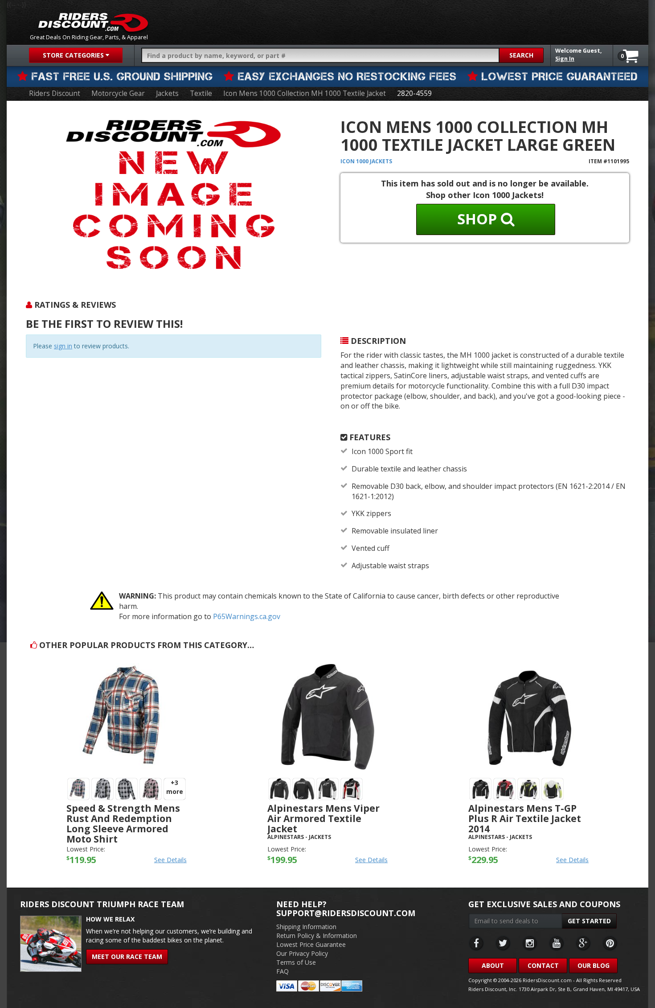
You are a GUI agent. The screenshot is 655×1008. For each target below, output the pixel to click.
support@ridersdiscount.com (345, 913)
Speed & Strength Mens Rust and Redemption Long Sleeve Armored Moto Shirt (123, 823)
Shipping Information (306, 926)
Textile (201, 93)
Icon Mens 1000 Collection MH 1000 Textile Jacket (304, 93)
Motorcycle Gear (118, 93)
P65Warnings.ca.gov (246, 616)
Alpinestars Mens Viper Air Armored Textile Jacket (323, 818)
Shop (479, 219)
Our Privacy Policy (302, 953)
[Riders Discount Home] (93, 22)
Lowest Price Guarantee (311, 944)
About (493, 965)
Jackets (167, 93)
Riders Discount (54, 93)
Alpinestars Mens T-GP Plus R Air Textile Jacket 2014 (524, 818)
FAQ (282, 971)
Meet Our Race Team (127, 956)
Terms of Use (296, 962)
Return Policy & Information (316, 935)
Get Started (589, 921)
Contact (543, 965)
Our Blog (593, 965)
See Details (170, 859)
